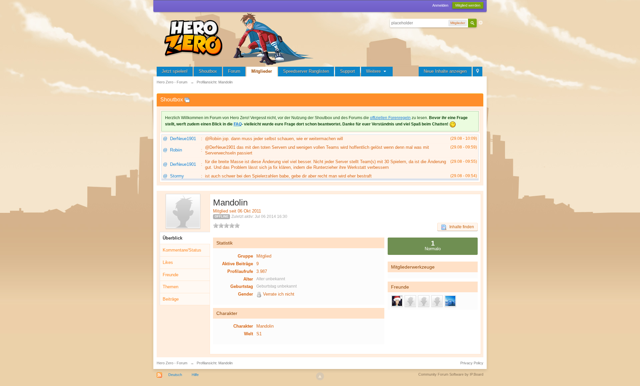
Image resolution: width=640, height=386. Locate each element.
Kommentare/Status (182, 250)
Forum (234, 71)
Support (347, 71)
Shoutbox (208, 71)
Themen (170, 286)
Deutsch (175, 375)
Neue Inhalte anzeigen (445, 71)
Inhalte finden (460, 227)
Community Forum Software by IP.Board (450, 374)
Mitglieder (261, 71)
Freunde (170, 274)
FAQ (238, 124)
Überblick (172, 238)
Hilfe (195, 375)
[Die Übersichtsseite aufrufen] (240, 38)
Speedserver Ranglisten (306, 71)
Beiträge (171, 299)
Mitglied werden (467, 5)
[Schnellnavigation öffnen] (477, 71)
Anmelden (440, 5)
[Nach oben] (320, 376)
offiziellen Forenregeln (390, 117)
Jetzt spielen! (175, 71)
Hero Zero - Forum (172, 363)
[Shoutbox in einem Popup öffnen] (187, 99)
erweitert (480, 22)
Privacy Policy (471, 363)
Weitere (374, 71)
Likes (168, 262)
